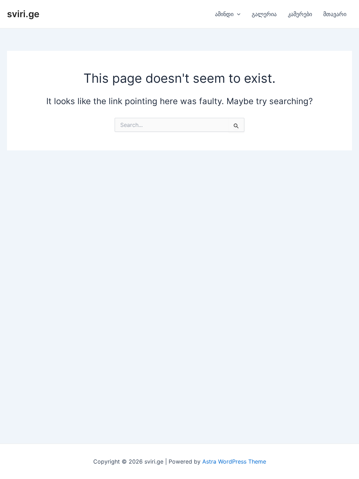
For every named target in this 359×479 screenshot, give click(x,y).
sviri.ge (23, 13)
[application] (237, 14)
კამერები (300, 14)
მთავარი (334, 14)
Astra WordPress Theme (234, 461)
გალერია (264, 14)
